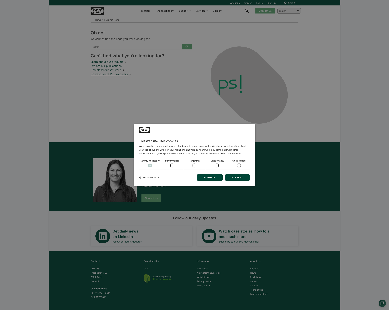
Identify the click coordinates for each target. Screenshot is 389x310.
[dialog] (194, 155)
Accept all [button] (237, 177)
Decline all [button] (210, 177)
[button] (149, 177)
